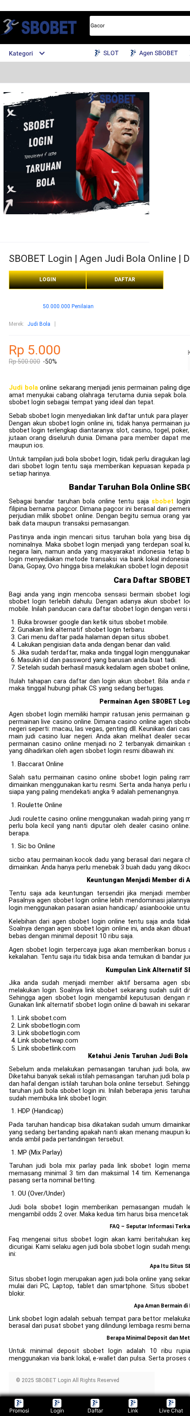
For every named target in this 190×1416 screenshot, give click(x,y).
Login (57, 1410)
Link (133, 1410)
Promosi (19, 1410)
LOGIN (47, 279)
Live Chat (171, 1410)
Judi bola (23, 387)
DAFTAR (124, 279)
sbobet (163, 501)
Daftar (95, 1410)
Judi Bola (38, 324)
